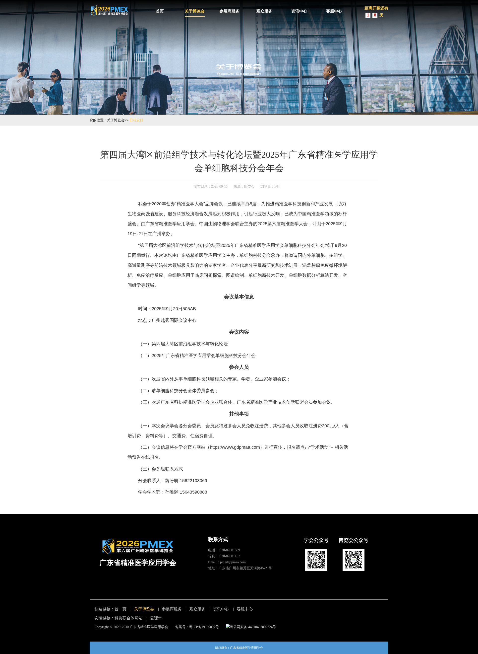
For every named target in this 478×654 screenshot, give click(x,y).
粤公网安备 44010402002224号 (253, 627)
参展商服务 (229, 11)
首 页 (120, 609)
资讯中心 (299, 11)
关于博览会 (195, 11)
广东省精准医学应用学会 (149, 627)
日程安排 (136, 120)
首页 (160, 11)
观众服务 (264, 11)
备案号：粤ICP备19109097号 (197, 627)
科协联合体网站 (128, 618)
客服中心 (334, 11)
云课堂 (156, 618)
